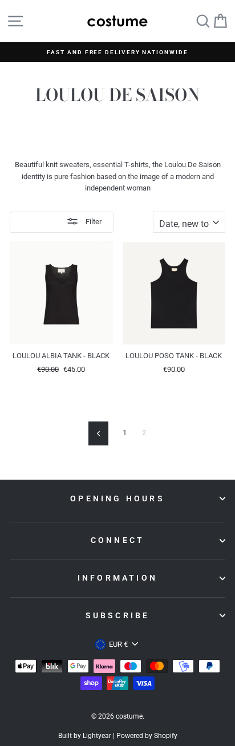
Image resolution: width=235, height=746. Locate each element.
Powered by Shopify (146, 736)
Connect (117, 540)
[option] (117, 52)
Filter (93, 221)
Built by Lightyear (84, 736)
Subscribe (118, 615)
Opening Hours (117, 498)
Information (117, 577)
